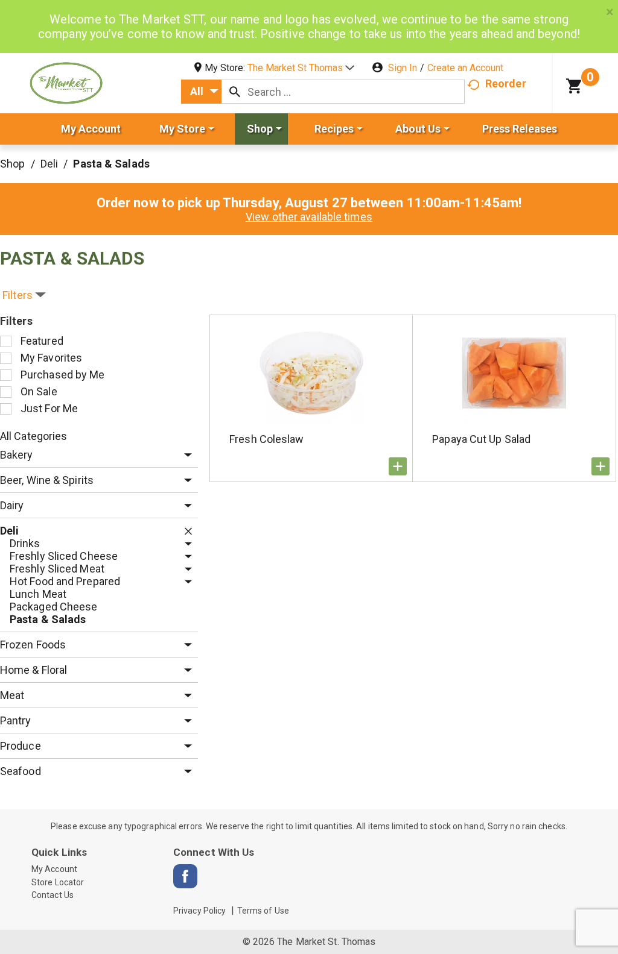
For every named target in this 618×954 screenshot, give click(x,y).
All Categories (33, 436)
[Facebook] (185, 876)
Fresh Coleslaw (266, 439)
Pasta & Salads (111, 163)
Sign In (402, 68)
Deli (49, 163)
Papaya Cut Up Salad (481, 439)
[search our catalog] (234, 92)
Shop (12, 163)
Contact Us (52, 895)
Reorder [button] (505, 83)
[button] (300, 68)
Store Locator (57, 882)
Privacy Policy (199, 910)
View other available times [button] (309, 216)
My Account (54, 869)
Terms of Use (263, 910)
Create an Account (465, 68)
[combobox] (201, 92)
